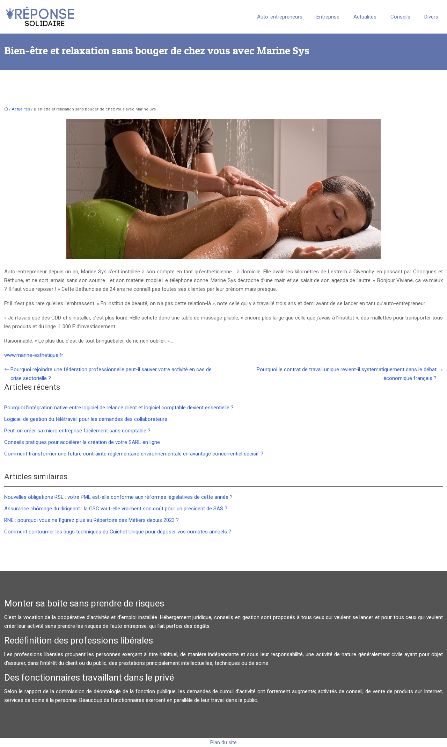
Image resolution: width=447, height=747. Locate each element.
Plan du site (223, 742)
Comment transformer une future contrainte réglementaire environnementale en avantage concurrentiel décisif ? (133, 454)
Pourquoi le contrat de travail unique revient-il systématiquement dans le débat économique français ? (347, 373)
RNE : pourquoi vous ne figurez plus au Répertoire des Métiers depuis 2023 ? (91, 520)
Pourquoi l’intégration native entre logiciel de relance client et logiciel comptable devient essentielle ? (119, 407)
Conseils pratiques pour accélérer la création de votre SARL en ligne (82, 442)
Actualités (364, 17)
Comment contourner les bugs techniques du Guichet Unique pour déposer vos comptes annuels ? (117, 532)
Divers (431, 17)
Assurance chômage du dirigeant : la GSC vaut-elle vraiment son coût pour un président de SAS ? (115, 508)
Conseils (400, 17)
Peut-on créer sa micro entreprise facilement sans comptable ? (77, 431)
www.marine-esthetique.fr (33, 355)
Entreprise (327, 17)
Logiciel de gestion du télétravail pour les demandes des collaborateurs (85, 419)
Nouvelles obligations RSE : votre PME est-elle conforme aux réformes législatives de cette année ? (118, 497)
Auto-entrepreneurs (279, 17)
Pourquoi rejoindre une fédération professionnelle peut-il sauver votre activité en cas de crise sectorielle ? (111, 373)
